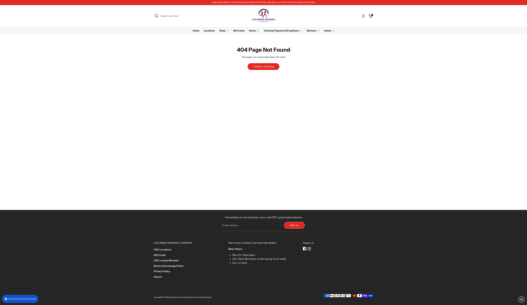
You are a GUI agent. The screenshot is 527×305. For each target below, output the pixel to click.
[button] (521, 299)
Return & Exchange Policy (169, 265)
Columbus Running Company (181, 297)
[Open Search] (156, 15)
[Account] (363, 16)
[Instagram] (309, 248)
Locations (209, 30)
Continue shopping (263, 66)
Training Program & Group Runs (281, 30)
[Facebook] (304, 248)
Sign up (294, 225)
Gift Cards (239, 30)
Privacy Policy (162, 271)
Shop (222, 30)
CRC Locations (162, 249)
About (327, 30)
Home (196, 30)
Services (312, 30)
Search (158, 276)
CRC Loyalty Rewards (166, 260)
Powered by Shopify (203, 297)
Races (252, 30)
